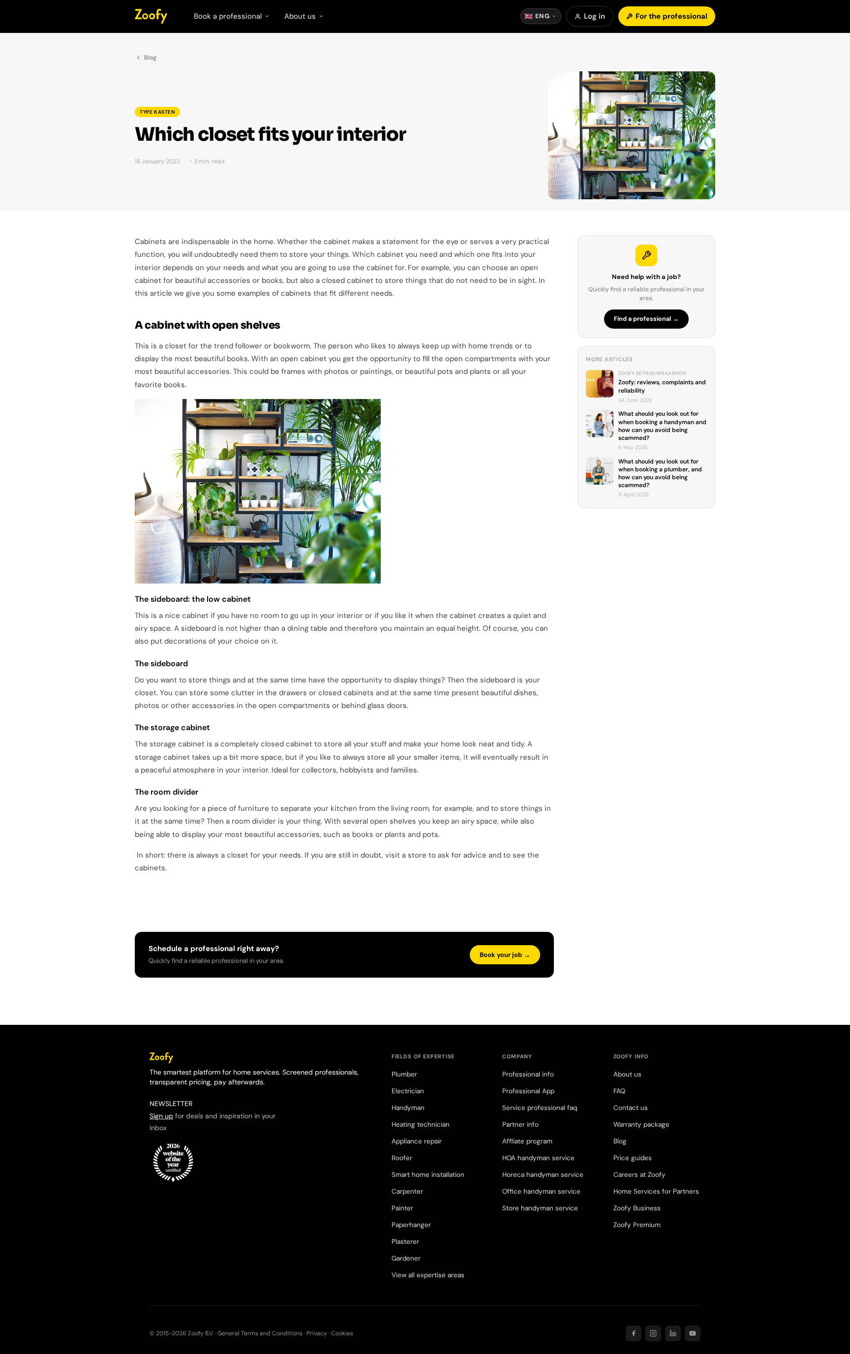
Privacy (316, 1333)
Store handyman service (540, 1208)
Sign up (161, 1115)
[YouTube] (692, 1333)
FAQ (619, 1091)
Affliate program (527, 1141)
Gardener (406, 1258)
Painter (402, 1208)
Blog (150, 58)
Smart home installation (428, 1174)
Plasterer (405, 1241)
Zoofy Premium (637, 1225)
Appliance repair (417, 1141)
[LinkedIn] (673, 1333)
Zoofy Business (637, 1208)
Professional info (528, 1074)
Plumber (404, 1074)
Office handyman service (541, 1191)
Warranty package (641, 1124)
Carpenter (407, 1191)
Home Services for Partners (656, 1191)
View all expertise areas (428, 1275)
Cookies (342, 1333)
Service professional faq (539, 1108)
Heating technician (421, 1124)
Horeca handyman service (542, 1174)
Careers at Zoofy (639, 1174)
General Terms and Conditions (260, 1333)
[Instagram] (653, 1333)
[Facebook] (633, 1333)
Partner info (520, 1124)
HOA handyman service (538, 1158)
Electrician (408, 1091)
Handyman (408, 1108)
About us (627, 1074)
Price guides (632, 1158)
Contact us (630, 1108)
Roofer (402, 1158)
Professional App (528, 1091)
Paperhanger (411, 1225)
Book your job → (505, 955)
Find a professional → (646, 319)
